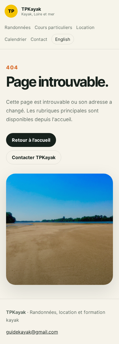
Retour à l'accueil (31, 140)
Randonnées (18, 27)
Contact (39, 39)
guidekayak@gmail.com (32, 332)
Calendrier (16, 39)
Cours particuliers (53, 27)
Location (85, 27)
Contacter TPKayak (33, 157)
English (62, 39)
